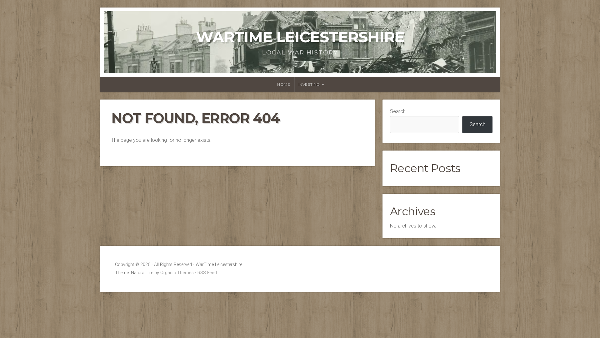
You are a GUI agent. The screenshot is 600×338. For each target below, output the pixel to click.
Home (283, 84)
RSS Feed (207, 272)
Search (398, 111)
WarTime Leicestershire (300, 37)
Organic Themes (177, 272)
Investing (309, 84)
